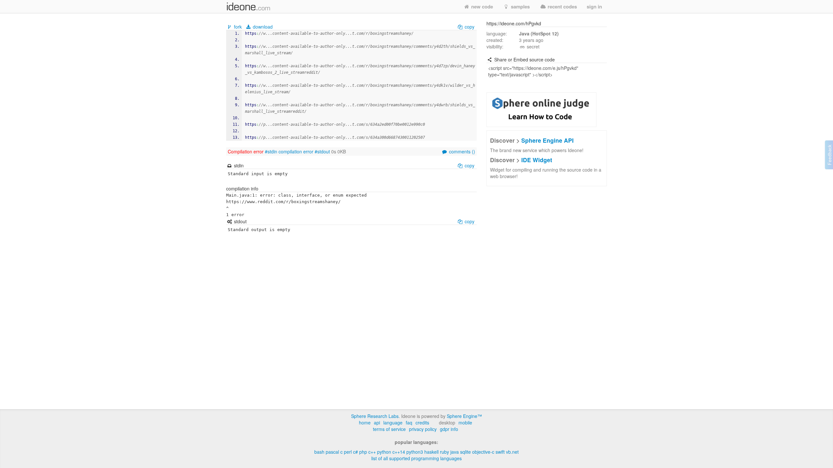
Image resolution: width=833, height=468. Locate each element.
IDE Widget (536, 160)
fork (238, 26)
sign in (594, 6)
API (377, 422)
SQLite (465, 451)
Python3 (414, 451)
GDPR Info (449, 429)
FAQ (409, 422)
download (262, 26)
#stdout (322, 151)
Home (365, 422)
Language (393, 422)
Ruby (444, 451)
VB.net (512, 451)
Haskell (431, 451)
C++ (372, 451)
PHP (363, 451)
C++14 (398, 451)
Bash (319, 451)
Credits (422, 422)
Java (454, 451)
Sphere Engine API (547, 140)
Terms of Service (389, 429)
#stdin (271, 151)
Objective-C (483, 451)
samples (520, 6)
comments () (461, 151)
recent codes (561, 6)
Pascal (332, 451)
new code (481, 6)
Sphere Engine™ (464, 416)
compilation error (296, 151)
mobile (465, 422)
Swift (500, 451)
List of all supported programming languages (416, 458)
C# (355, 451)
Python (384, 451)
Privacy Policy (423, 429)
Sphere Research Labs (375, 416)
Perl (348, 451)
